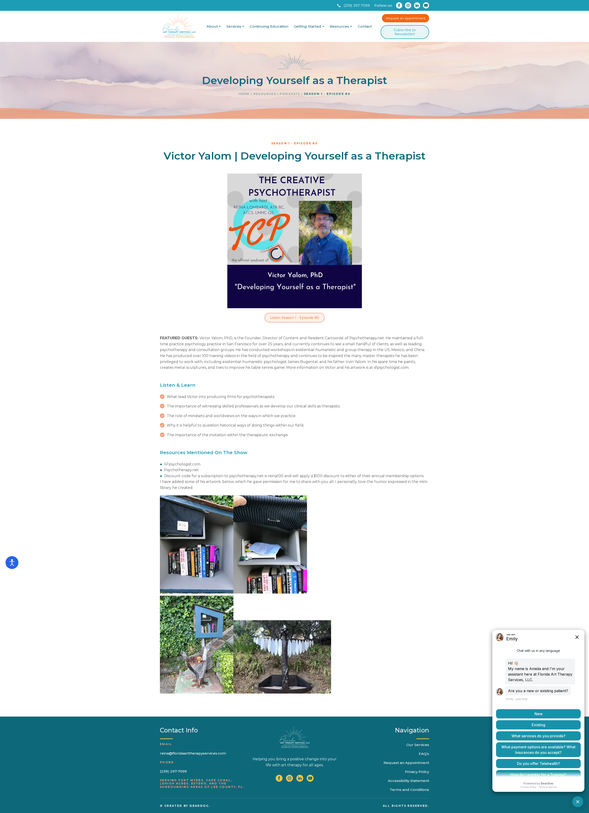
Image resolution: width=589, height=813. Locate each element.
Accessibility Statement (408, 780)
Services (233, 26)
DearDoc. (200, 805)
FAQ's (424, 754)
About (212, 26)
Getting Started (307, 26)
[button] (353, 5)
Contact (365, 26)
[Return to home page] (179, 26)
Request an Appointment (406, 763)
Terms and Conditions (409, 789)
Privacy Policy (417, 771)
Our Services (417, 745)
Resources (339, 26)
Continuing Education (269, 26)
